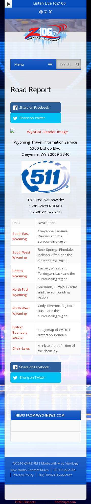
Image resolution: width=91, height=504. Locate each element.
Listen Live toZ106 (49, 3)
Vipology (71, 463)
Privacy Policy (23, 475)
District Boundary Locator (20, 332)
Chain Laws (21, 348)
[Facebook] (41, 12)
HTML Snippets (25, 502)
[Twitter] (50, 12)
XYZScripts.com (65, 502)
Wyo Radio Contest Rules (29, 470)
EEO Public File (65, 470)
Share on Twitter (32, 118)
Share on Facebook (34, 107)
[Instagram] (45, 12)
